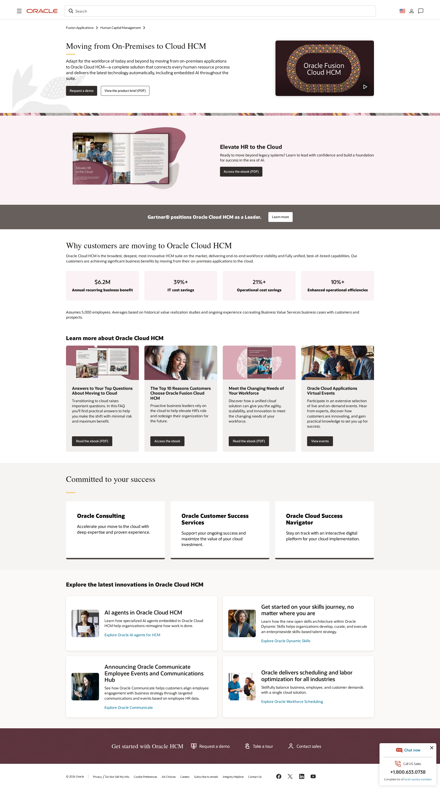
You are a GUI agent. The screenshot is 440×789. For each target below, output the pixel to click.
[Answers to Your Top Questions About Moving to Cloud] (102, 363)
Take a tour (263, 746)
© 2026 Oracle (75, 776)
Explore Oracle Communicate (128, 707)
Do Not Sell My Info (117, 776)
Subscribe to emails (206, 776)
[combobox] (220, 10)
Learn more (280, 217)
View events (320, 441)
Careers (185, 776)
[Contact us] (421, 11)
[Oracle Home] (42, 11)
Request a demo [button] (82, 90)
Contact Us (255, 776)
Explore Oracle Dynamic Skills (285, 640)
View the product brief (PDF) (125, 90)
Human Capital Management (120, 27)
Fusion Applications (80, 27)
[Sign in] (411, 11)
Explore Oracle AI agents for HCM (132, 634)
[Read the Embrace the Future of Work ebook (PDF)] (259, 363)
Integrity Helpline (233, 776)
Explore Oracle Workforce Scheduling (292, 701)
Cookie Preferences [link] (145, 776)
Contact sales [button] (309, 746)
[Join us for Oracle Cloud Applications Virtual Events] (337, 363)
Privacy (97, 776)
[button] (19, 11)
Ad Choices (169, 776)
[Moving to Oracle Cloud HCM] (324, 68)
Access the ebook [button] (167, 441)
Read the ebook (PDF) (92, 441)
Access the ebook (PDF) (241, 171)
